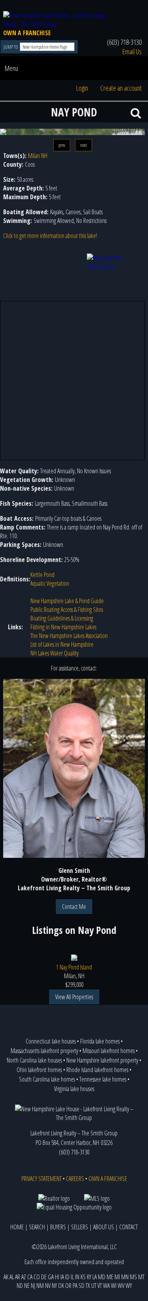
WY (129, 1285)
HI (57, 1276)
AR (17, 1276)
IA (62, 1276)
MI (117, 1276)
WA (106, 1285)
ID (67, 1276)
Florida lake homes (100, 1041)
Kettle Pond (42, 574)
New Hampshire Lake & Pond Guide (67, 600)
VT (99, 1285)
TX (88, 1285)
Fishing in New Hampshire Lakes (63, 627)
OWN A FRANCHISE (27, 33)
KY (89, 1276)
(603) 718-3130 (124, 42)
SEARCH (37, 1227)
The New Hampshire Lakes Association (69, 635)
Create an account (121, 88)
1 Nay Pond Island (74, 967)
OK (61, 1285)
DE (44, 1276)
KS (83, 1276)
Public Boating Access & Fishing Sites (66, 609)
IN (77, 1276)
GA (51, 1276)
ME (110, 1276)
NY (54, 1285)
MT (141, 1276)
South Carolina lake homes (47, 1079)
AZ (23, 1276)
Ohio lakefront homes (39, 1069)
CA (29, 1276)
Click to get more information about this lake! (50, 235)
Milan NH (37, 155)
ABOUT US (103, 1227)
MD (101, 1276)
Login (82, 88)
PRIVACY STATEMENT (41, 1178)
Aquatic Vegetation (49, 583)
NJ (33, 1285)
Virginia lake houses (74, 1088)
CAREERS (75, 1178)
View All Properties (74, 996)
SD (81, 1285)
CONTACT (128, 1227)
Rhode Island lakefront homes (97, 1069)
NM (40, 1285)
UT (93, 1285)
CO (37, 1276)
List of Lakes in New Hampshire (62, 644)
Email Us (132, 51)
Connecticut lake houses (51, 1041)
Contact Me (74, 906)
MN (125, 1276)
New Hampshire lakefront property (102, 1060)
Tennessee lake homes (102, 1079)
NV (48, 1285)
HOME (17, 1227)
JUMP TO (11, 47)
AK (6, 1276)
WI (113, 1285)
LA (94, 1276)
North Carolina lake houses (34, 1060)
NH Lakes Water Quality (54, 653)
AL (11, 1276)
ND (20, 1285)
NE (27, 1285)
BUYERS (58, 1227)
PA (75, 1285)
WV (121, 1285)
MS (133, 1276)
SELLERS (79, 1227)
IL (72, 1276)
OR (68, 1285)
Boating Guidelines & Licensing (61, 618)
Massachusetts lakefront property (44, 1050)
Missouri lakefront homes (108, 1050)
